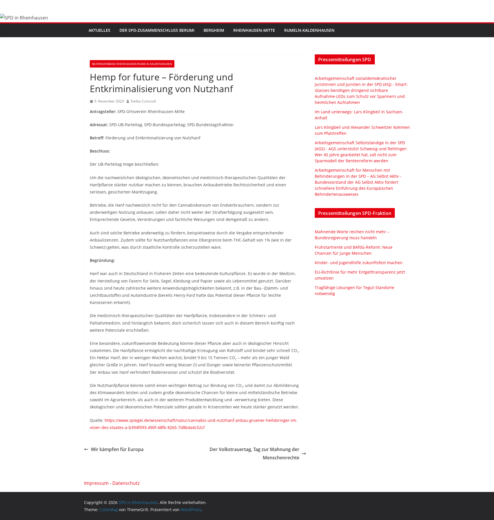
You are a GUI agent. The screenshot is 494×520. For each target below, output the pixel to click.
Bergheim (214, 30)
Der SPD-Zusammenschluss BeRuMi (156, 30)
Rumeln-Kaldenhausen (309, 30)
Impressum (96, 483)
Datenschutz (126, 483)
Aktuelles (99, 30)
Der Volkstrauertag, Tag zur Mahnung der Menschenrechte (254, 453)
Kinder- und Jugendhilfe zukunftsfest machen (359, 262)
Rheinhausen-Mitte (254, 30)
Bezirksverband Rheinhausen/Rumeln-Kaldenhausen (132, 64)
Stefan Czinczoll (143, 101)
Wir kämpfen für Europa (117, 449)
